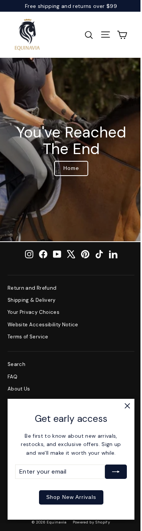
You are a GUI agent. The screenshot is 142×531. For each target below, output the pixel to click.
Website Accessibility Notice (43, 324)
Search (16, 364)
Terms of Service (28, 336)
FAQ (12, 377)
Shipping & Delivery (32, 300)
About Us (19, 389)
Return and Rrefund (32, 288)
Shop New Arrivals (71, 497)
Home (71, 168)
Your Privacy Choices (33, 312)
